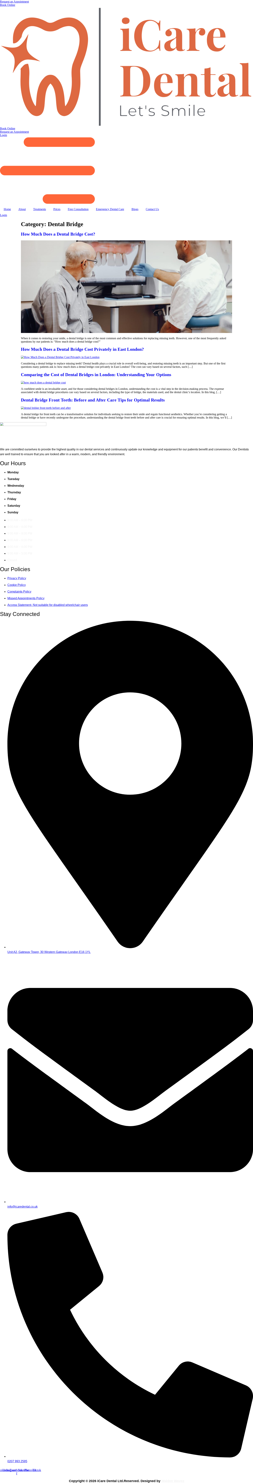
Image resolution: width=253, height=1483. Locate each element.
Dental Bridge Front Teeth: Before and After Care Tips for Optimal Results (93, 400)
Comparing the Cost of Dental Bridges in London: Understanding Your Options (96, 374)
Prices (56, 209)
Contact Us (152, 209)
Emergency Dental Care (110, 209)
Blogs (135, 209)
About (22, 209)
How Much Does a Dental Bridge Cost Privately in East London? (82, 349)
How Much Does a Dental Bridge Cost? (58, 234)
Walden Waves (172, 1481)
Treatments (39, 209)
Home (7, 209)
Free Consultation (78, 209)
